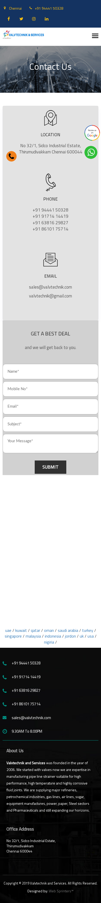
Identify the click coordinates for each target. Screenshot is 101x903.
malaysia (33, 636)
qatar (35, 630)
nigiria (49, 642)
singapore (13, 636)
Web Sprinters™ (61, 891)
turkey (87, 630)
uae (8, 630)
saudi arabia (68, 630)
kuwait (21, 630)
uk (82, 636)
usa (91, 636)
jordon (70, 636)
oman (49, 630)
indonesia (53, 636)
